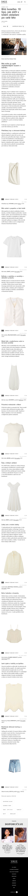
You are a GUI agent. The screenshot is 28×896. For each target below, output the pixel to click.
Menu (19, 2)
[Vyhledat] (24, 1)
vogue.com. (14, 796)
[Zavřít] (26, 894)
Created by (12, 892)
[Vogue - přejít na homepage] (4, 2)
